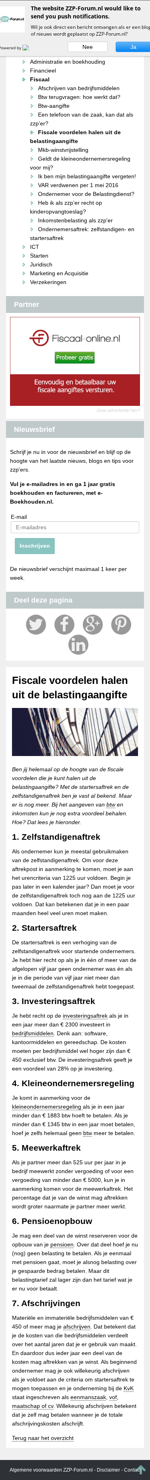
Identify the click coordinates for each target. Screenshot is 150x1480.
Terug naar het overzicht (43, 1438)
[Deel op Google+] (93, 625)
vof (113, 1397)
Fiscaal (40, 79)
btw (110, 804)
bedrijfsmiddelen (33, 1033)
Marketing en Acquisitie (59, 273)
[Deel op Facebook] (64, 625)
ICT (34, 247)
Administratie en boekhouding (67, 61)
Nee (87, 47)
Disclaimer (108, 1470)
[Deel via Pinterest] (121, 625)
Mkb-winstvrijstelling (63, 150)
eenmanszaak (88, 1397)
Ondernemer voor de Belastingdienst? (86, 194)
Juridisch (41, 264)
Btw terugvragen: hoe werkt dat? (79, 97)
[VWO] (30, 47)
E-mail (19, 517)
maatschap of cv (32, 1406)
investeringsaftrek (85, 1015)
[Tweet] (36, 625)
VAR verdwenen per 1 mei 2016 (78, 185)
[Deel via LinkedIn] (78, 645)
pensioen (62, 1244)
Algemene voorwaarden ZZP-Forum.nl (51, 1470)
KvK (129, 1388)
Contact (132, 1470)
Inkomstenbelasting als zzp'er (75, 220)
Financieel (43, 70)
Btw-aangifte (54, 106)
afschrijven (76, 1326)
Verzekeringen (48, 282)
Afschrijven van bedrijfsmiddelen (79, 88)
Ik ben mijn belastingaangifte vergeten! (87, 176)
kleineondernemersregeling (47, 1106)
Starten (39, 255)
